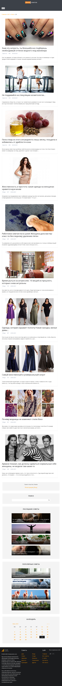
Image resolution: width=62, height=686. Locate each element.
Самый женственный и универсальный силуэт (23, 374)
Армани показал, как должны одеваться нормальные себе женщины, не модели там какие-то (29, 465)
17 (31, 634)
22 (20, 637)
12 (42, 632)
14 (14, 634)
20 (47, 634)
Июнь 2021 (15, 624)
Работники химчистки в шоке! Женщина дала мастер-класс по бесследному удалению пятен (27, 234)
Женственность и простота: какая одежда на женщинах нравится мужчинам (28, 187)
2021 (8, 14)
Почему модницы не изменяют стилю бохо (22, 419)
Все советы (45, 656)
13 (47, 632)
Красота (4, 53)
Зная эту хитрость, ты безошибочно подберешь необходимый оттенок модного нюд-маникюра (24, 49)
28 (14, 639)
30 (25, 639)
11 (36, 632)
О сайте (44, 658)
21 (14, 637)
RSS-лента (45, 662)
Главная (4, 14)
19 (42, 634)
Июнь (12, 14)
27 (47, 637)
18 (36, 634)
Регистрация (29, 487)
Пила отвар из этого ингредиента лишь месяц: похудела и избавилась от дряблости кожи (29, 140)
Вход (35, 487)
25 (36, 637)
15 (20, 634)
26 (42, 637)
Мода (3, 192)
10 (31, 632)
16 (25, 634)
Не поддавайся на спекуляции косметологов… (23, 95)
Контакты (45, 660)
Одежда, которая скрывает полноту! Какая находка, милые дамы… (29, 328)
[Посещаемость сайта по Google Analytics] (5, 651)
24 (31, 637)
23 (25, 637)
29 (20, 639)
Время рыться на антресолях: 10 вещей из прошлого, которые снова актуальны (27, 281)
